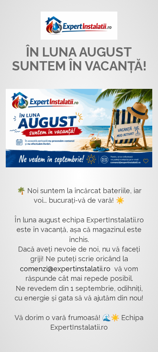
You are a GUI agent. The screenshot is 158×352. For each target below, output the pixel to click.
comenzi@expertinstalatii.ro (65, 269)
